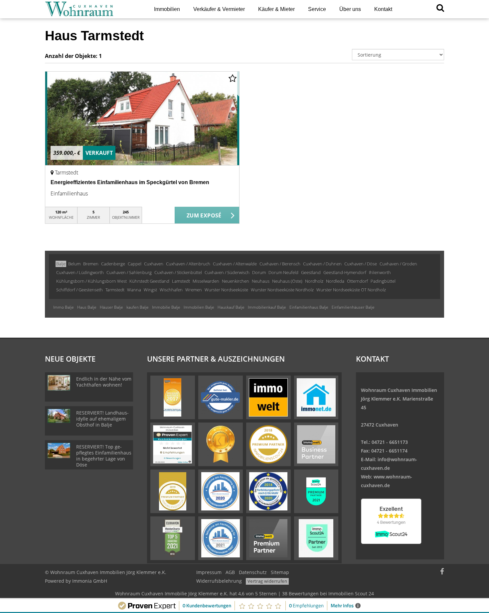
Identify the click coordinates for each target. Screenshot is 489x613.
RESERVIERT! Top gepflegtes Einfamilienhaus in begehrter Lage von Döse (103, 456)
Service (317, 9)
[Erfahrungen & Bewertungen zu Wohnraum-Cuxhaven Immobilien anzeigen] (172, 444)
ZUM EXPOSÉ (204, 215)
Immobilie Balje (166, 307)
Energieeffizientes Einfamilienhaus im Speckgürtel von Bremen (130, 182)
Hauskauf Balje (231, 307)
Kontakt (383, 9)
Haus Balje (86, 307)
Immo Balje (63, 307)
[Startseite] (91, 9)
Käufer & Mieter (276, 9)
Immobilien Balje (199, 307)
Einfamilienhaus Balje (308, 307)
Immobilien (167, 9)
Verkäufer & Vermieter (219, 9)
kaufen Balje (137, 307)
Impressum (209, 572)
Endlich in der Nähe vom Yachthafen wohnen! (103, 382)
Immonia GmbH (89, 581)
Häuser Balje (111, 307)
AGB (230, 572)
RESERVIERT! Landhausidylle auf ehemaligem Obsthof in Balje (102, 419)
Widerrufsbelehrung (219, 581)
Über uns (350, 9)
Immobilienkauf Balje (267, 307)
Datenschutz (253, 572)
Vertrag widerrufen (267, 581)
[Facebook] (442, 572)
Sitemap (280, 572)
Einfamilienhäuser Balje (353, 307)
